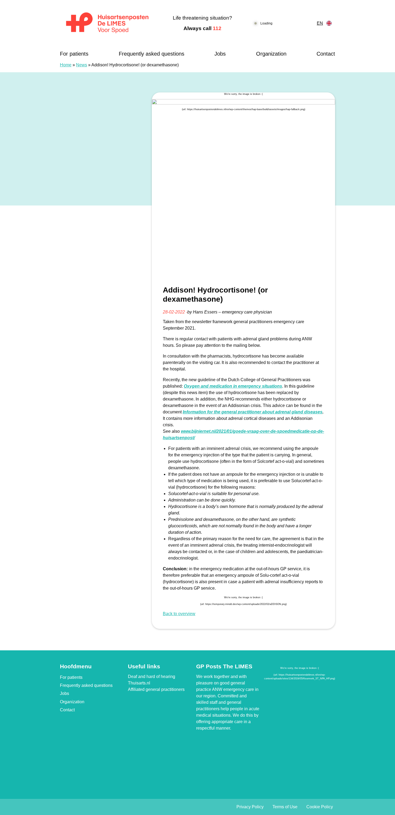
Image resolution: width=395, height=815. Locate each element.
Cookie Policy (319, 807)
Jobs (220, 54)
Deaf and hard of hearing (151, 676)
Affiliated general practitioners (156, 689)
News (81, 65)
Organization (271, 54)
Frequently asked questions (151, 54)
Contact (326, 54)
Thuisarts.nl (139, 683)
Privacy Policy (250, 807)
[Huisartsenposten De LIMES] (107, 23)
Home (65, 65)
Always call (202, 28)
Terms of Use (284, 807)
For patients (74, 54)
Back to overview (179, 613)
